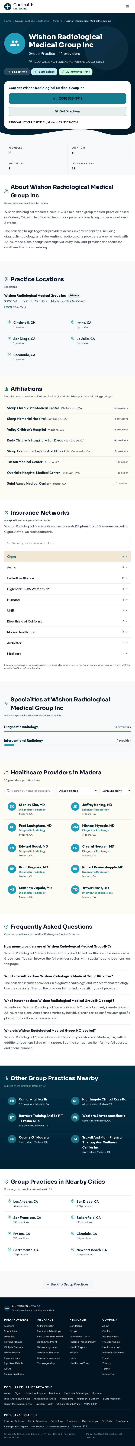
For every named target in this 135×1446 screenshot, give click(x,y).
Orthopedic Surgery (16, 1426)
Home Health (12, 1352)
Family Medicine (37, 1421)
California (43, 20)
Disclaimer (108, 1373)
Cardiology (56, 1421)
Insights (74, 1352)
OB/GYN (107, 1421)
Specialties (10, 1331)
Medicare (54, 1393)
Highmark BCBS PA (88, 1398)
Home (8, 20)
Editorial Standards (113, 1352)
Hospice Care (12, 1358)
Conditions (76, 1325)
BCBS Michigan (111, 1398)
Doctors (9, 1325)
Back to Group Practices (69, 1284)
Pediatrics (73, 1421)
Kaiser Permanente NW (18, 1403)
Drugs (73, 1331)
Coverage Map (46, 1363)
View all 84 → (92, 1403)
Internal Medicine (14, 1421)
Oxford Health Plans (69, 1403)
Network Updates (47, 1347)
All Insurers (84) (46, 1325)
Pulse (73, 1358)
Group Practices (25, 20)
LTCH (7, 1368)
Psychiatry (122, 1421)
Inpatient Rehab (13, 1363)
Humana (97, 1393)
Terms (106, 1368)
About (105, 1325)
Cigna (18, 1393)
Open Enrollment (47, 1341)
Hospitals (9, 1336)
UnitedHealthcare (35, 1393)
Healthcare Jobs (112, 1347)
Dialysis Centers (13, 1347)
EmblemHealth (44, 1403)
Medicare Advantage (49, 1331)
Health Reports (79, 1347)
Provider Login (111, 1341)
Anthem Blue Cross (45, 1398)
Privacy (106, 1363)
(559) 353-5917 (70, 98)
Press (105, 1358)
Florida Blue (66, 1398)
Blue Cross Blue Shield (50, 1336)
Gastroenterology (58, 1426)
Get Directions (69, 111)
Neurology (37, 1426)
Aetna (7, 1393)
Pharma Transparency (83, 1341)
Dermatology (90, 1421)
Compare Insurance (48, 1358)
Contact (107, 1331)
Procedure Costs (80, 1336)
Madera (57, 20)
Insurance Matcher (48, 1352)
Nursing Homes (13, 1341)
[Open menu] (127, 6)
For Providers (110, 1336)
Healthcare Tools (79, 1363)
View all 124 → (81, 1426)
